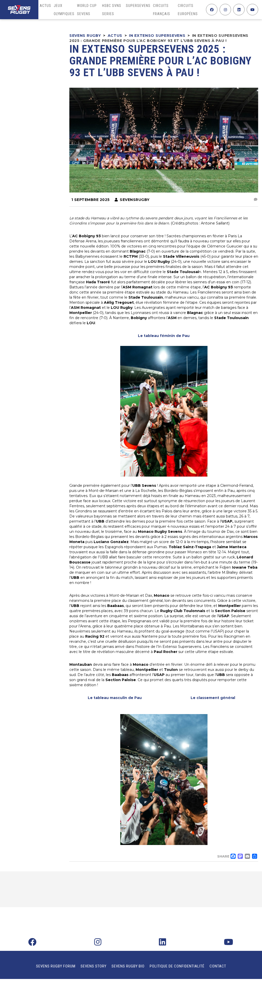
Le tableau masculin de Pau (115, 697)
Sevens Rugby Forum (55, 966)
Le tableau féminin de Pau (164, 335)
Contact (218, 966)
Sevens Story (93, 966)
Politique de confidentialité (177, 966)
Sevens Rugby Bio (128, 966)
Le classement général (213, 697)
